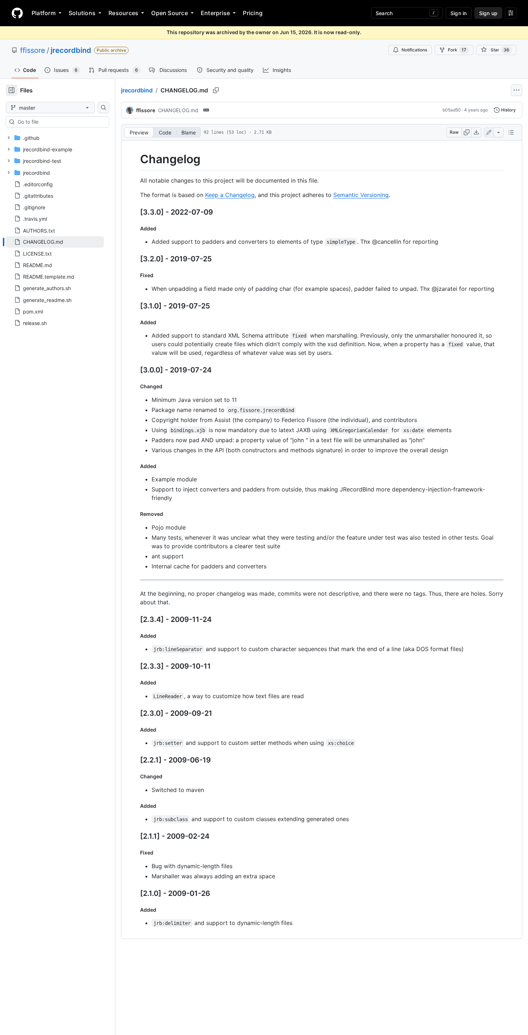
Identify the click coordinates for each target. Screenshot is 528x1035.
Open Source (169, 13)
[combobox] (60, 121)
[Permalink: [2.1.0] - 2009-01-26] (135, 893)
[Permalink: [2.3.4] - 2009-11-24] (135, 619)
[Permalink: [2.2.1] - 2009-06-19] (135, 760)
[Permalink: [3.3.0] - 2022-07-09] (135, 212)
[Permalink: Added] (135, 228)
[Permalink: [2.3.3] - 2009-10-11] (135, 666)
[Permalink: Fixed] (135, 275)
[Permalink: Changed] (135, 386)
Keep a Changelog (230, 194)
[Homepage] (17, 13)
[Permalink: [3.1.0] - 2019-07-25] (135, 306)
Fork (457, 49)
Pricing (253, 13)
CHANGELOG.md (178, 110)
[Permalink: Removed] (135, 514)
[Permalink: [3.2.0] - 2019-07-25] (135, 259)
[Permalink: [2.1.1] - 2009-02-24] (135, 837)
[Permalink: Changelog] (135, 159)
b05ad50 (452, 110)
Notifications (414, 49)
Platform (44, 13)
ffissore (32, 50)
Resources (123, 13)
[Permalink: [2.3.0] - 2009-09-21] (135, 713)
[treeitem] (55, 242)
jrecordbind (71, 50)
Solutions (82, 13)
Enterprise (215, 13)
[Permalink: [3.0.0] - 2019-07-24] (135, 370)
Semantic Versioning (361, 194)
